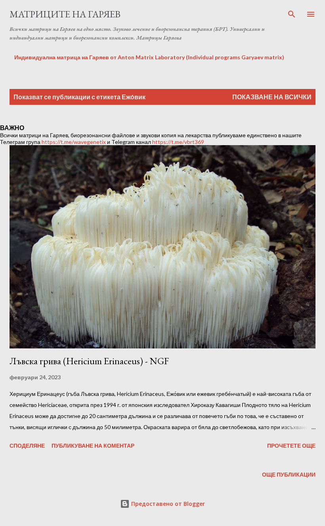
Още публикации (288, 474)
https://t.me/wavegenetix (74, 141)
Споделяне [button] (27, 445)
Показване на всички (272, 96)
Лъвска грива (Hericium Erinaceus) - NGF (89, 361)
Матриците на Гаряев (65, 14)
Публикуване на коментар (93, 445)
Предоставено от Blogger (167, 503)
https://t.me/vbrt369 (178, 141)
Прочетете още (291, 445)
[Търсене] (291, 14)
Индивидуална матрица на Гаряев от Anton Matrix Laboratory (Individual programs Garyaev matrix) (149, 57)
